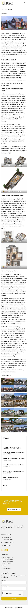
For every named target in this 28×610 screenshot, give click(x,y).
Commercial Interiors (8, 559)
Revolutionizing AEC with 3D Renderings (13, 465)
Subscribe (14, 598)
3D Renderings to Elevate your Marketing (13, 452)
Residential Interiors (8, 563)
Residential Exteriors (8, 561)
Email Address (5, 586)
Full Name (4, 580)
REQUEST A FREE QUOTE (14, 509)
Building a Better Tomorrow (10, 477)
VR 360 (4, 566)
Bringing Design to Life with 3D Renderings (14, 458)
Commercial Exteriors (8, 557)
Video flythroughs (7, 568)
